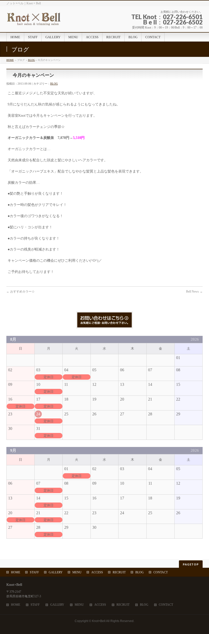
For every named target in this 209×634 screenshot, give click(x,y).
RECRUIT (119, 572)
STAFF (34, 572)
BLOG (31, 60)
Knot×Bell (99, 621)
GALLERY (56, 572)
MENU (77, 572)
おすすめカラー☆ (20, 291)
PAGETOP (191, 564)
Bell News (194, 291)
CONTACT (160, 572)
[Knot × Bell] (51, 20)
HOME (10, 60)
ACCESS (97, 572)
